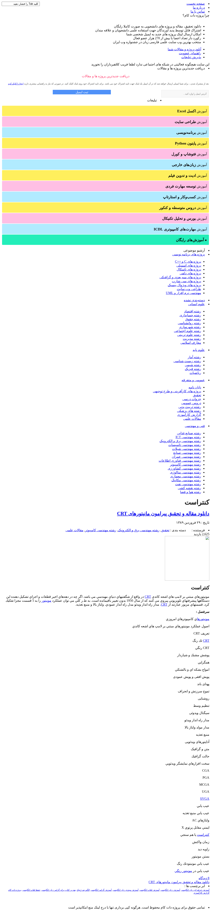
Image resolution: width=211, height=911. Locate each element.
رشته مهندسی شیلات (186, 449)
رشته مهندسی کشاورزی (184, 468)
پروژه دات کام (14, 890)
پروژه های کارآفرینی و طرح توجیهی (177, 391)
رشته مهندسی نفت (188, 484)
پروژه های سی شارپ (186, 281)
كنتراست (203, 834)
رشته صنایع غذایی (189, 433)
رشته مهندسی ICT (188, 437)
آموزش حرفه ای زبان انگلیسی (195, 890)
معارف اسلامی (191, 342)
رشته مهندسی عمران (186, 456)
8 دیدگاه (204, 878)
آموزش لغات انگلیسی (149, 890)
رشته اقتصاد (192, 311)
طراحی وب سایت (189, 289)
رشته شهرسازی (190, 327)
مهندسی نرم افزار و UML (183, 293)
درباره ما (199, 7)
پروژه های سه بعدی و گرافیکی (180, 277)
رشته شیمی (193, 365)
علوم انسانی (196, 304)
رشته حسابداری (190, 315)
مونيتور (46, 600)
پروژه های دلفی (190, 273)
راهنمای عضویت (190, 53)
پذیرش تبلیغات (191, 57)
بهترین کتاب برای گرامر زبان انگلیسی (58, 890)
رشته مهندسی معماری (185, 476)
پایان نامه (195, 387)
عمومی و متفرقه (193, 380)
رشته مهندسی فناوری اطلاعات (180, 460)
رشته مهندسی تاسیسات (184, 445)
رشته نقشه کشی (189, 488)
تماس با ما (198, 11)
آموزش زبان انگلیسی (170, 890)
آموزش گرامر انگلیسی (101, 890)
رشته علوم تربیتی (189, 335)
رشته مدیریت (192, 338)
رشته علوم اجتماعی (187, 331)
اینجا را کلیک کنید (15, 83)
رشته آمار (194, 357)
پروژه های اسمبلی (188, 265)
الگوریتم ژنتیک (83, 890)
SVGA (204, 798)
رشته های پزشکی (189, 411)
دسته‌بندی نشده (194, 300)
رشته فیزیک (193, 369)
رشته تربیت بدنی (189, 407)
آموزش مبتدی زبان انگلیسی (125, 890)
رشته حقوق (193, 319)
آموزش (192, 111)
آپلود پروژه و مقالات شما (184, 49)
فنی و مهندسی (195, 426)
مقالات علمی (192, 418)
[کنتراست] (187, 579)
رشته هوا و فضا (190, 492)
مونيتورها (203, 619)
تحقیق (197, 395)
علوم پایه (199, 350)
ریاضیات (195, 373)
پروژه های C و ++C (188, 261)
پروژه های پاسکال (189, 269)
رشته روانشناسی (189, 323)
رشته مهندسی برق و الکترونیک (180, 441)
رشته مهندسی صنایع (187, 452)
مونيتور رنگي (183, 871)
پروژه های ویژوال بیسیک (184, 285)
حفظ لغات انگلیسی (31, 890)
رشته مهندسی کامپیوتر (185, 464)
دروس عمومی (191, 403)
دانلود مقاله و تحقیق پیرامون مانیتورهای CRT (163, 513)
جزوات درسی (191, 399)
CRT (148, 596)
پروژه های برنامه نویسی (188, 254)
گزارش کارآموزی (189, 414)
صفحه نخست (195, 3)
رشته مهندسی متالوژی (185, 472)
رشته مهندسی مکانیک (186, 480)
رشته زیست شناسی (187, 361)
